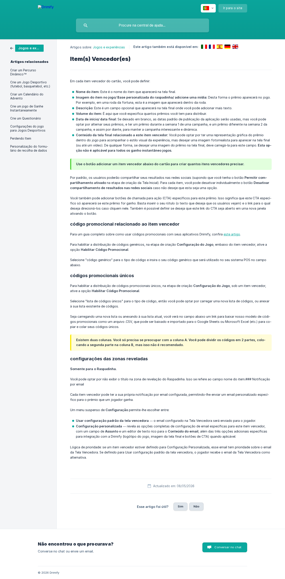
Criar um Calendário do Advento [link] (26, 96)
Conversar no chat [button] (227, 547)
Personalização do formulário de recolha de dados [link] (29, 148)
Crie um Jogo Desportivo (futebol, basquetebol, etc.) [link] (30, 84)
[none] (46, 7)
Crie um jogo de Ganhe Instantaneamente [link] (26, 108)
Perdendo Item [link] (20, 138)
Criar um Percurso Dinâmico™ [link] (23, 72)
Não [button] (196, 506)
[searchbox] (142, 25)
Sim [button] (180, 506)
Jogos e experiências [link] (109, 47)
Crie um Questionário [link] (25, 118)
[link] (27, 48)
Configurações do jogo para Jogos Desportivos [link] (27, 128)
